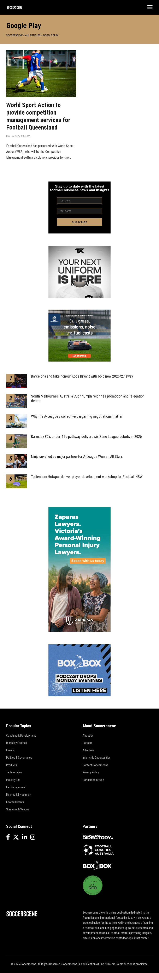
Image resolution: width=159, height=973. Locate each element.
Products (11, 765)
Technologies (14, 772)
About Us (88, 735)
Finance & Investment (18, 794)
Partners (88, 743)
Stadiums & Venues (17, 809)
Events (10, 750)
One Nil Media (107, 964)
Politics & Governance (19, 757)
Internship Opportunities (97, 757)
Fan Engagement (16, 787)
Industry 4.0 (13, 780)
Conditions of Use (93, 780)
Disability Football (16, 743)
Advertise (88, 750)
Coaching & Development (21, 735)
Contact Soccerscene (95, 765)
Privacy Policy (91, 772)
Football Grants (15, 802)
